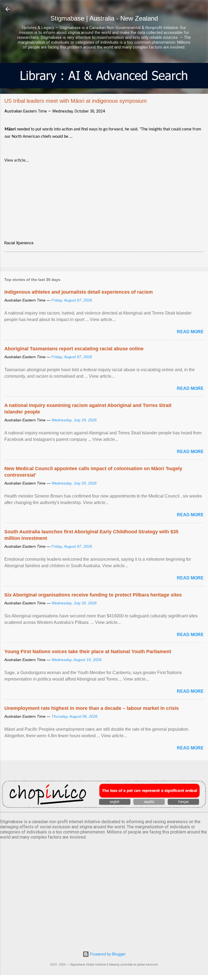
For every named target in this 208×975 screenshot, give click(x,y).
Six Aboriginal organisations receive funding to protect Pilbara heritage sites (93, 595)
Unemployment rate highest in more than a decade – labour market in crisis (91, 708)
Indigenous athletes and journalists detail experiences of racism (78, 292)
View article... (16, 160)
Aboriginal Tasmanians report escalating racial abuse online (74, 348)
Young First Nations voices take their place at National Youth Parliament (87, 651)
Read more (190, 331)
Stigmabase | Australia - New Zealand (104, 18)
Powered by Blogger (107, 954)
